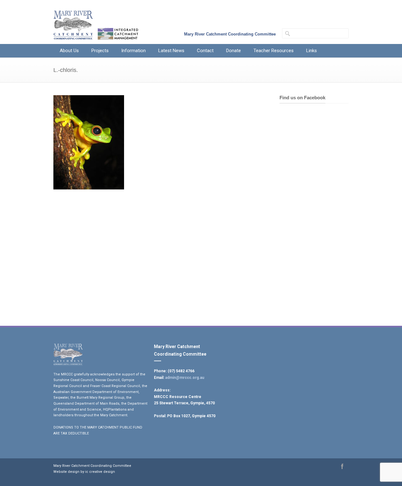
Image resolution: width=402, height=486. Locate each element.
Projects (100, 50)
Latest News (171, 50)
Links (311, 50)
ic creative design (100, 472)
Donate (233, 50)
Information (133, 50)
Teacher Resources (273, 50)
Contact (205, 50)
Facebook (342, 466)
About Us (69, 50)
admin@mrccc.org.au (184, 377)
